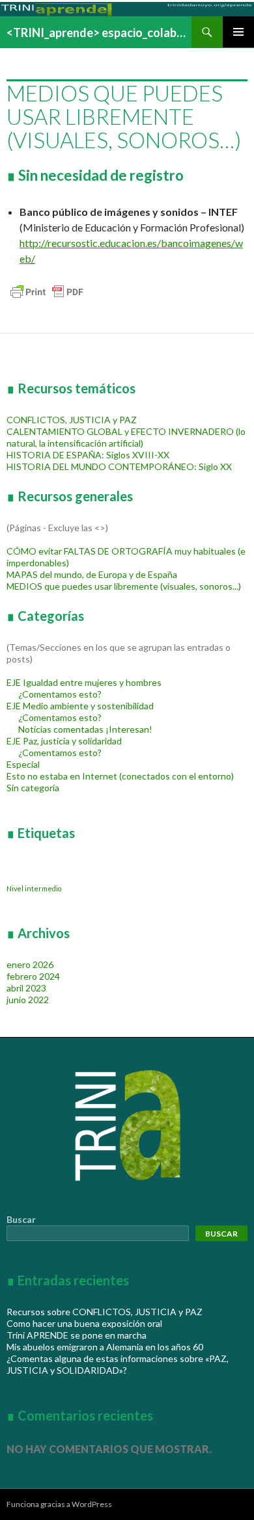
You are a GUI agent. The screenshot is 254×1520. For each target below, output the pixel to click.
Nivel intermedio (34, 888)
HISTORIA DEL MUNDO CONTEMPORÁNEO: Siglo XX (119, 466)
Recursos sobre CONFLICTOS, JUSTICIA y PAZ (105, 1311)
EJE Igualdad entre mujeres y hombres (84, 682)
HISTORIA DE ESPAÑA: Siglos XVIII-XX (88, 454)
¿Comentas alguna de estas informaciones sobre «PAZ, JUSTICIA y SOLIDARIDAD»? (118, 1364)
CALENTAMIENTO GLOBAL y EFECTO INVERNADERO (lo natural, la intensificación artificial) (126, 437)
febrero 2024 (33, 976)
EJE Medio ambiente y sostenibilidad (80, 705)
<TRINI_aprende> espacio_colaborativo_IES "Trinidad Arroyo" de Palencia (99, 32)
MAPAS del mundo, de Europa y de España (92, 574)
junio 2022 (28, 999)
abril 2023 (26, 987)
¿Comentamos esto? (60, 694)
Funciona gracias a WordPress (59, 1504)
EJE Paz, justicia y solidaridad (64, 740)
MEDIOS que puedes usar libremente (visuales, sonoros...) (124, 586)
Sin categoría (33, 787)
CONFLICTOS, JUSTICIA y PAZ (72, 419)
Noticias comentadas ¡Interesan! (85, 729)
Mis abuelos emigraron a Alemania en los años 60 (105, 1346)
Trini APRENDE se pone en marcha (77, 1335)
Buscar (21, 1219)
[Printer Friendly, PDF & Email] (47, 290)
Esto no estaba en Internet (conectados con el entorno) (120, 775)
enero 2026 (30, 964)
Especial (23, 764)
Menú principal (238, 31)
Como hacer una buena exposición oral (84, 1323)
